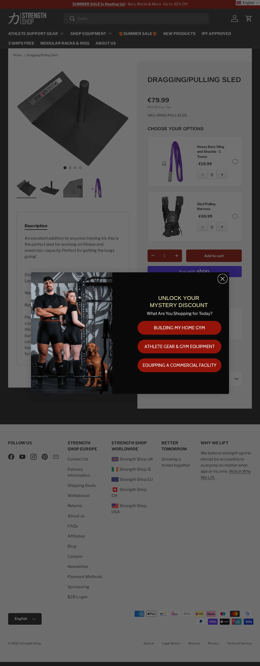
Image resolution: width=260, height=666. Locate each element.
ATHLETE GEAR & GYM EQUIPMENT (179, 346)
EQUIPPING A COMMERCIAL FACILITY (179, 365)
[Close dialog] (222, 278)
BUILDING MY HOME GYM (179, 328)
